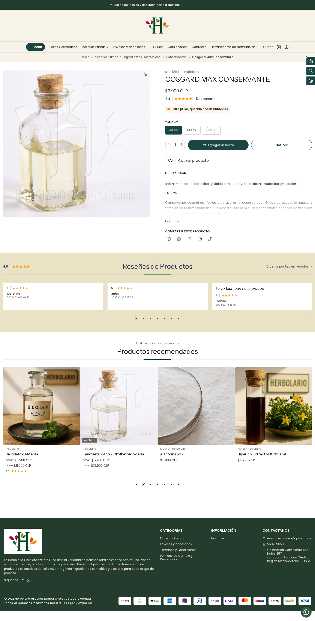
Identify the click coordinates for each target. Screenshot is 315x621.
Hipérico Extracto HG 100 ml (261, 454)
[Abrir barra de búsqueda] (310, 71)
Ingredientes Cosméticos (142, 57)
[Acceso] (310, 80)
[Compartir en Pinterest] (189, 239)
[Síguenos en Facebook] (286, 47)
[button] (35, 47)
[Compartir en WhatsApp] (179, 239)
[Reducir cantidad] (169, 145)
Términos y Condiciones (178, 550)
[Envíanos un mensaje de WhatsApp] (306, 612)
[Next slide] (309, 318)
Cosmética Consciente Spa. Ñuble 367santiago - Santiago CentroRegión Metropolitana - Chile (288, 555)
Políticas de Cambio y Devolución (176, 558)
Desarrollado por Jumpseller (71, 603)
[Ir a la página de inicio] (157, 25)
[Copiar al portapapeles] (210, 239)
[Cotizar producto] (73, 401)
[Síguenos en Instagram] (279, 47)
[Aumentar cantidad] (181, 145)
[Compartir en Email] (199, 239)
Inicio (85, 57)
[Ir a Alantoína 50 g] (196, 406)
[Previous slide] (6, 318)
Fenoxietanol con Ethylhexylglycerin (113, 454)
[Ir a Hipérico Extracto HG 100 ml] (273, 406)
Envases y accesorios (176, 544)
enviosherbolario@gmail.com (289, 538)
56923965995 (277, 544)
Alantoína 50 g (172, 454)
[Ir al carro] (310, 61)
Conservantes (176, 57)
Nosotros (217, 538)
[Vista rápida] (73, 411)
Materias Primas (106, 57)
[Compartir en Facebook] (168, 239)
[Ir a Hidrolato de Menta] (41, 406)
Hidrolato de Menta (22, 454)
